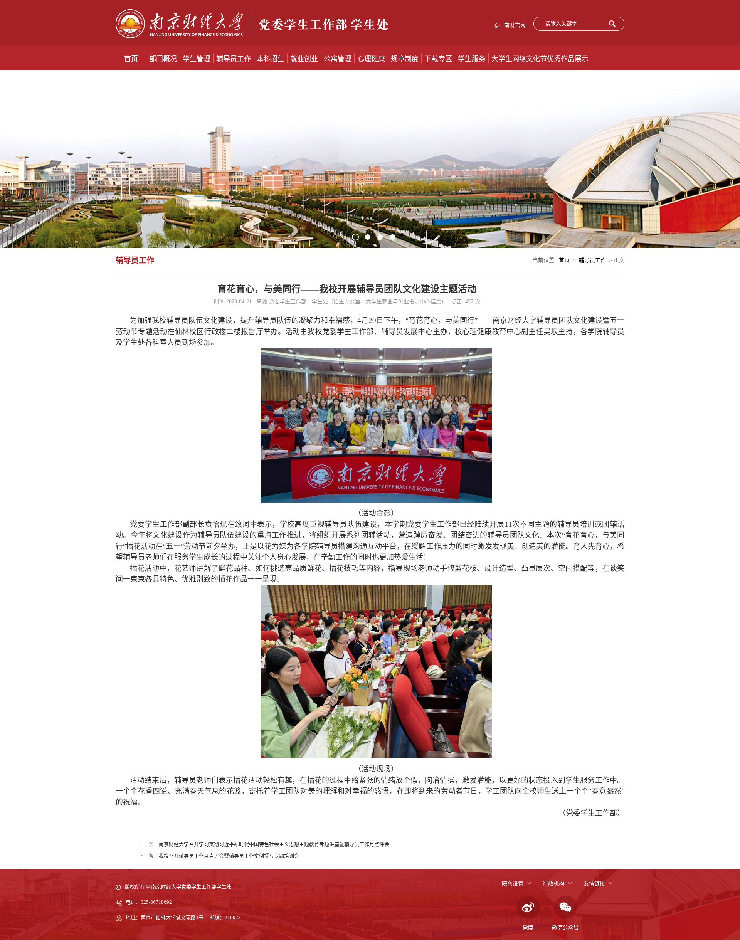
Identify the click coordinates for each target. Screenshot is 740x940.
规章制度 (405, 59)
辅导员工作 (233, 59)
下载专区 (438, 59)
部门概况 (163, 59)
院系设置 (512, 883)
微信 (565, 913)
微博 (526, 913)
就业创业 (304, 59)
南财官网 (515, 25)
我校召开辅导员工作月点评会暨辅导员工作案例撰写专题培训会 (229, 856)
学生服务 (472, 59)
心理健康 (371, 59)
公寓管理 (338, 59)
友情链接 (594, 883)
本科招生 (270, 59)
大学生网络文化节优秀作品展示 (540, 59)
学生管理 (196, 59)
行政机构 (553, 883)
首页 (131, 59)
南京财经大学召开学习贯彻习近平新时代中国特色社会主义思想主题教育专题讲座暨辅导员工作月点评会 (274, 844)
